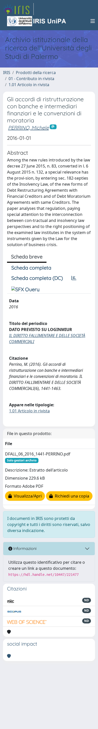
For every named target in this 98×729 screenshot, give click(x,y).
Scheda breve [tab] (26, 256)
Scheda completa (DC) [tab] (37, 278)
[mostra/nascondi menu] (92, 21)
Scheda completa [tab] (31, 267)
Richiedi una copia (71, 496)
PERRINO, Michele (28, 127)
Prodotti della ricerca (36, 72)
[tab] (74, 278)
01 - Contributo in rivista (31, 78)
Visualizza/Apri (27, 496)
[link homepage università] (37, 21)
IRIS (6, 72)
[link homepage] (18, 9)
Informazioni (24, 548)
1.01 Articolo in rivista (29, 84)
